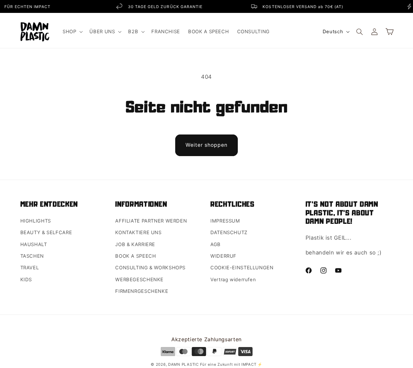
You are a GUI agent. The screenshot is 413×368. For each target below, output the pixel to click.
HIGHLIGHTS (35, 221)
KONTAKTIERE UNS (138, 232)
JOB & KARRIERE (135, 244)
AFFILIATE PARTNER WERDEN (151, 221)
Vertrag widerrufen (233, 280)
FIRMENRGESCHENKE (141, 291)
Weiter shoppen (207, 145)
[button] (71, 32)
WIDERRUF (223, 256)
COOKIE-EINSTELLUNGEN (242, 268)
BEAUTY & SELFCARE (46, 232)
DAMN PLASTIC (184, 364)
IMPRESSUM (225, 221)
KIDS (26, 280)
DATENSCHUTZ (228, 232)
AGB (215, 244)
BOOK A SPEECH (135, 256)
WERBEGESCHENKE (139, 280)
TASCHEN (32, 256)
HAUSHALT (33, 244)
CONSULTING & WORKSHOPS (150, 268)
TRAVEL (29, 268)
